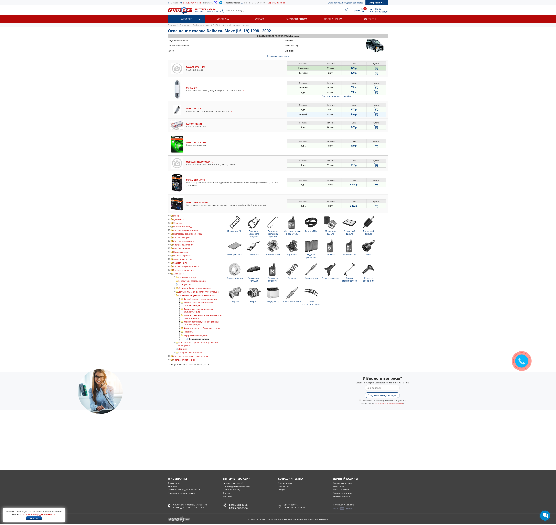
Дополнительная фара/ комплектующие (198, 291)
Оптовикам (283, 486)
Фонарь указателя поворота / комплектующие (198, 310)
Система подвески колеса (186, 266)
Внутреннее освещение (195, 335)
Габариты (188, 331)
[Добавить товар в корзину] (376, 68)
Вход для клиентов (342, 483)
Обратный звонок (276, 2)
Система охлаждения (183, 241)
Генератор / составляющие (192, 281)
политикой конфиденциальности (388, 403)
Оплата (259, 19)
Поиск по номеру (231, 489)
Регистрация (381, 11)
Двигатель (178, 219)
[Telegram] (221, 3)
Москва (174, 2)
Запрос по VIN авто (342, 493)
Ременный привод (182, 226)
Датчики (182, 349)
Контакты (370, 19)
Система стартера (187, 277)
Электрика (178, 273)
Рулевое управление (183, 270)
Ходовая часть (180, 262)
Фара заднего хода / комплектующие (202, 328)
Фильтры (177, 223)
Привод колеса (180, 252)
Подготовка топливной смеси (187, 233)
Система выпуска (181, 237)
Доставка (223, 19)
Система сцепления (183, 244)
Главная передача (182, 255)
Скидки (281, 489)
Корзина (356, 10)
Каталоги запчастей (233, 483)
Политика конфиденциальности (184, 489)
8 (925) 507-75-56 (238, 508)
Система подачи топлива (185, 230)
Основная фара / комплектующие (195, 288)
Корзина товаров (341, 496)
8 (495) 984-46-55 (192, 2)
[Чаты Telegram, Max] (545, 516)
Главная (172, 25)
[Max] (215, 3)
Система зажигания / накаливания (190, 356)
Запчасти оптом (296, 19)
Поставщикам (333, 19)
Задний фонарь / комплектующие (200, 299)
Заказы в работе (341, 489)
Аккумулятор (184, 284)
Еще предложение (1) (336, 96)
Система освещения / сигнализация (196, 295)
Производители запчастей (236, 486)
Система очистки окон (184, 359)
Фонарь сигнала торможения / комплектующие (199, 304)
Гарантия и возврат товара (181, 493)
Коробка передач (182, 248)
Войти (378, 9)
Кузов (176, 215)
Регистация (338, 486)
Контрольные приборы (190, 352)
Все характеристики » (278, 56)
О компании (174, 483)
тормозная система (183, 259)
